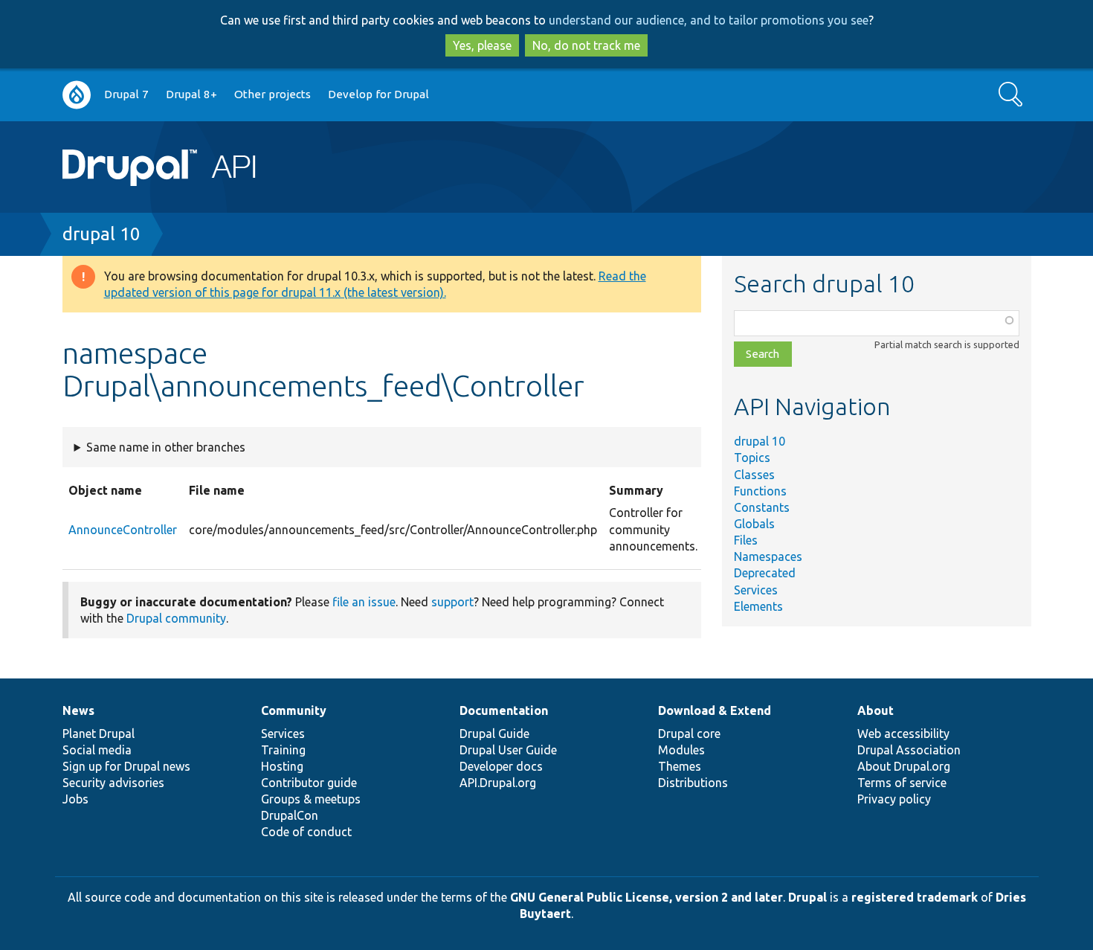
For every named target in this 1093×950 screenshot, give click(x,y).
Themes (679, 766)
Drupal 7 (126, 94)
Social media (97, 750)
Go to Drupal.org (76, 95)
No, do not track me (586, 45)
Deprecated (765, 573)
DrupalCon (289, 815)
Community (293, 710)
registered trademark (914, 897)
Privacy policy (894, 799)
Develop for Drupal (378, 94)
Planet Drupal (98, 733)
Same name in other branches (165, 447)
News (78, 710)
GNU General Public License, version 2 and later (646, 897)
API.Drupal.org (498, 782)
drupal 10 (101, 234)
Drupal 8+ (191, 94)
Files (746, 540)
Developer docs (501, 766)
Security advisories (113, 782)
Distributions (693, 782)
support (452, 602)
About (875, 710)
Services (756, 590)
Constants (762, 507)
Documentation (504, 710)
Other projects (272, 94)
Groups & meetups (311, 799)
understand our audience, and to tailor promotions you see (708, 20)
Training (283, 750)
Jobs (75, 799)
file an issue (364, 602)
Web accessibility (903, 733)
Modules (681, 750)
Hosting (282, 766)
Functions (760, 491)
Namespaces (768, 556)
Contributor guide (309, 782)
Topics (752, 457)
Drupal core (689, 733)
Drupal (807, 897)
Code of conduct (306, 831)
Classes (754, 474)
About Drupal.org (903, 766)
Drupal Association (909, 750)
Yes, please (482, 45)
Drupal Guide (494, 733)
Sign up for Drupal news (126, 766)
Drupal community (176, 618)
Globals (754, 523)
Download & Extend (714, 710)
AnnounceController (122, 529)
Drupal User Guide (508, 750)
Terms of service (902, 782)
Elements (758, 606)
